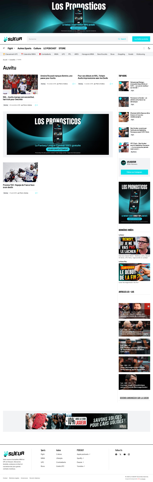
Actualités (12, 59)
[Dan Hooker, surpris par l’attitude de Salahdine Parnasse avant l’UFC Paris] (124, 132)
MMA (56, 54)
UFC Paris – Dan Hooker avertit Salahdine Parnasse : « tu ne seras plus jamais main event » (139, 146)
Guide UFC (60, 466)
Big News (133, 152)
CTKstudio (143, 478)
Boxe (112, 54)
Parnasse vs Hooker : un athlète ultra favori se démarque (138, 99)
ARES (76, 54)
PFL (69, 54)
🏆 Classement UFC (10, 54)
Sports (43, 450)
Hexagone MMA (88, 54)
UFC (63, 54)
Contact (5, 478)
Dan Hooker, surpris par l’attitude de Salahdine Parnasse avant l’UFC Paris (139, 130)
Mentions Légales (14, 478)
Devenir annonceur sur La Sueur (134, 397)
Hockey (6, 105)
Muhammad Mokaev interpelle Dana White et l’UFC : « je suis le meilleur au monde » (139, 85)
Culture (59, 454)
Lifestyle (59, 458)
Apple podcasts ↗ (83, 454)
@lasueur (131, 161)
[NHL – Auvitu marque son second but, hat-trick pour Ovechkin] (20, 84)
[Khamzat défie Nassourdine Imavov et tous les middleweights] (124, 117)
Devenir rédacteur (35, 478)
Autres (58, 450)
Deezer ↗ (80, 462)
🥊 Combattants (45, 54)
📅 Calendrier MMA (28, 54)
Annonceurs (24, 478)
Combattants (61, 462)
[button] (4, 48)
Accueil (5, 59)
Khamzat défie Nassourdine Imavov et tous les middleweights (140, 115)
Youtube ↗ (81, 466)
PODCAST (80, 450)
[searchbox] (72, 38)
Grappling (121, 54)
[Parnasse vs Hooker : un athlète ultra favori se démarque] (124, 102)
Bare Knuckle (102, 54)
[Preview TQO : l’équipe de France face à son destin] (20, 172)
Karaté (130, 54)
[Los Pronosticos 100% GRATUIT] (76, 17)
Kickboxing (140, 54)
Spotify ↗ (80, 458)
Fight (132, 90)
